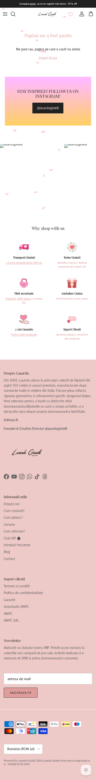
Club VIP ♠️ (12, 538)
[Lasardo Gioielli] (47, 14)
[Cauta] (15, 14)
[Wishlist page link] (70, 14)
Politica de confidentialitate (23, 593)
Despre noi (11, 504)
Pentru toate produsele (24, 334)
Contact (9, 559)
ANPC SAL (11, 620)
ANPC (8, 614)
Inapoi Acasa (48, 58)
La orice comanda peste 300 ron (24, 262)
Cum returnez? (14, 531)
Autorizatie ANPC (16, 607)
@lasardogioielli (48, 108)
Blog (7, 552)
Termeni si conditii (17, 586)
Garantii (9, 600)
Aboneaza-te (20, 692)
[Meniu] (5, 14)
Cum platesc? (13, 517)
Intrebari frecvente (17, 545)
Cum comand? (14, 511)
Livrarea (9, 524)
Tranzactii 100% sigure (18, 298)
